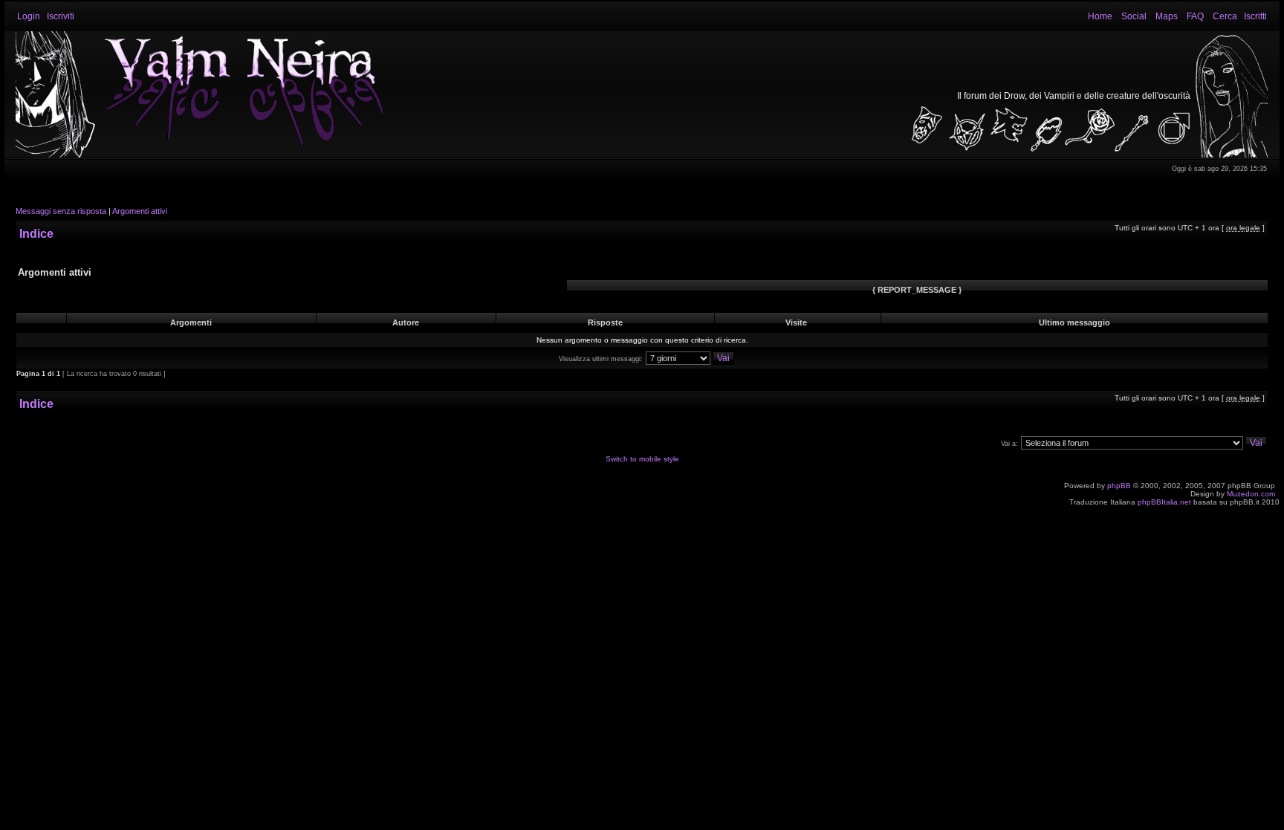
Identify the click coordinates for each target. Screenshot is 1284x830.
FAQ (1195, 16)
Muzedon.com (1251, 494)
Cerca (1225, 16)
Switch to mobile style (642, 459)
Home (1100, 16)
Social (1134, 16)
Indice (36, 233)
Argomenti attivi (139, 211)
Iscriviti (60, 16)
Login (28, 16)
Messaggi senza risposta (61, 211)
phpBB (1119, 486)
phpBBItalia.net (1164, 502)
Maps (1166, 16)
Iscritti (1255, 16)
